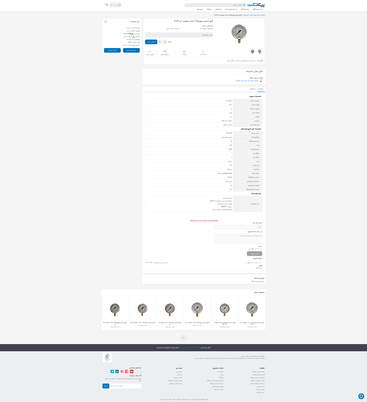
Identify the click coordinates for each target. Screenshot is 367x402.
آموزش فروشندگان (217, 386)
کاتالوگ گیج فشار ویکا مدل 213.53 (247, 81)
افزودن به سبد (151, 42)
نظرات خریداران (112, 50)
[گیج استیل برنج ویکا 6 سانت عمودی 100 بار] (169, 309)
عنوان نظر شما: (257, 223)
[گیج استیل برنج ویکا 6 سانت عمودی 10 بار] (197, 309)
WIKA (130, 42)
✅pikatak (127, 34)
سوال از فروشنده (131, 50)
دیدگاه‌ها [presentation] (253, 89)
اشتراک (106, 386)
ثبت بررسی (254, 254)
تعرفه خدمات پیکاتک (258, 372)
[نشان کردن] (105, 21)
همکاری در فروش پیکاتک (257, 378)
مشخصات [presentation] (260, 89)
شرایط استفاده (260, 389)
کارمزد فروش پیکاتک (259, 375)
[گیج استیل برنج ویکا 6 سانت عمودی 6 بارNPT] (224, 309)
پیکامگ (221, 378)
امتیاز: (260, 246)
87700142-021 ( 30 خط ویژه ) (189, 347)
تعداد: (169, 42)
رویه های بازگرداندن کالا (258, 384)
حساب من (179, 372)
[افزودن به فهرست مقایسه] (184, 51)
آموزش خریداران (218, 389)
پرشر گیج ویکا (259, 281)
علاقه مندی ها (178, 378)
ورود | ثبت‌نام (114, 5)
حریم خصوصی (260, 386)
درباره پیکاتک (261, 392)
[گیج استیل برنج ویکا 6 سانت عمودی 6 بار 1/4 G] (252, 309)
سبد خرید (179, 375)
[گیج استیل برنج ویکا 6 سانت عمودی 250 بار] (115, 309)
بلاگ (222, 375)
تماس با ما (220, 372)
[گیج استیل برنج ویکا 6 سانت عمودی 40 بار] (142, 309)
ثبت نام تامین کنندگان (175, 384)
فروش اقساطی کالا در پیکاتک (215, 381)
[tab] (261, 89)
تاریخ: (251, 263)
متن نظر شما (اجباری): (255, 232)
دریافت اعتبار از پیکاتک (216, 384)
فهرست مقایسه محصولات (174, 381)
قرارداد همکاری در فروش (258, 381)
